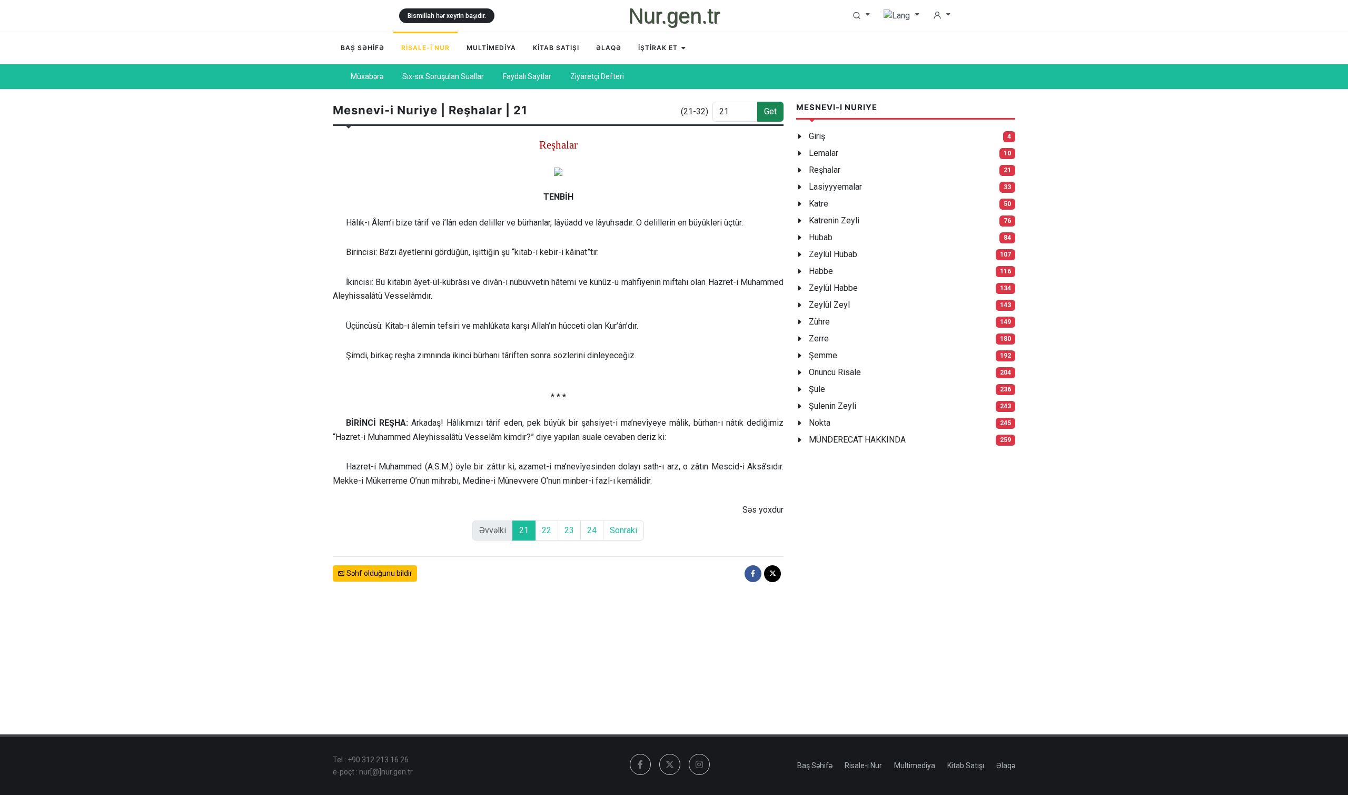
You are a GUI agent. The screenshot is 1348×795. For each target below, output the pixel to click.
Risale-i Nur (863, 765)
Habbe (821, 271)
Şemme (823, 355)
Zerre (819, 338)
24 (592, 530)
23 (569, 530)
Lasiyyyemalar (835, 187)
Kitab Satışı (965, 765)
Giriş (817, 136)
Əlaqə (1005, 765)
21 (524, 530)
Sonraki (623, 530)
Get (770, 111)
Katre (818, 204)
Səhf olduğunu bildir (378, 573)
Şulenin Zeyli (832, 406)
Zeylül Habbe (833, 288)
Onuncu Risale (835, 372)
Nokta (819, 423)
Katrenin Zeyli (834, 220)
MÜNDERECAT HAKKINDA (857, 440)
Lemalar (823, 153)
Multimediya (914, 765)
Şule (817, 389)
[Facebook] (753, 573)
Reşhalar (824, 170)
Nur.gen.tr (674, 15)
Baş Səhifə (814, 765)
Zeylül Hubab (833, 254)
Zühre (819, 322)
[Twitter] (772, 573)
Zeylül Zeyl (829, 305)
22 (546, 530)
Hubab (820, 237)
